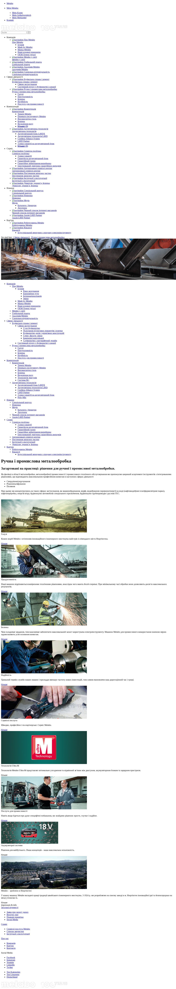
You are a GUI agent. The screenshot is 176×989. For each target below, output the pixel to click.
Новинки (16, 198)
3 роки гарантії (25, 156)
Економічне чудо (31, 293)
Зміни (26, 298)
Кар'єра (10, 447)
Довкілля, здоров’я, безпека (25, 185)
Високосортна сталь (27, 119)
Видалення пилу (25, 124)
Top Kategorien (13, 972)
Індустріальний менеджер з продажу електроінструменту (44, 232)
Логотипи (22, 208)
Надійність (23, 101)
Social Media (12, 919)
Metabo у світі (18, 59)
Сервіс (10, 420)
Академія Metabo (20, 69)
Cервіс (4, 924)
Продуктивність (25, 96)
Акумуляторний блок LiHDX (31, 134)
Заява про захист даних (17, 912)
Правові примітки (15, 917)
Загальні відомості (9, 907)
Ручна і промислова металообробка (28, 92)
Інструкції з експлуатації (23, 181)
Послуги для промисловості (31, 104)
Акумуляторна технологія (24, 131)
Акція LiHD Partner (21, 218)
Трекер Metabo (24, 114)
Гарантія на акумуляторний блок (33, 158)
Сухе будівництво (31, 328)
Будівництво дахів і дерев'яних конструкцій (43, 333)
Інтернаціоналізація (32, 296)
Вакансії (16, 230)
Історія (21, 45)
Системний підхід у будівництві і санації (37, 87)
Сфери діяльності (21, 237)
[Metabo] (34, 30)
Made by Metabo (25, 47)
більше (4, 543)
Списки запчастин (15, 931)
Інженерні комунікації (33, 338)
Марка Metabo (24, 49)
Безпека (21, 99)
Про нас (5, 938)
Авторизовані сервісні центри (26, 171)
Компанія (11, 284)
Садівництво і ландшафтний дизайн (40, 340)
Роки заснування (31, 291)
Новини (10, 400)
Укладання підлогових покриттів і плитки (43, 331)
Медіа (15, 203)
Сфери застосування (27, 84)
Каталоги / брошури (27, 205)
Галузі (20, 94)
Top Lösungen (13, 974)
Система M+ (23, 380)
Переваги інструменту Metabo (32, 116)
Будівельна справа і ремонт (25, 82)
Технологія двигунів (27, 378)
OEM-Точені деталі (27, 54)
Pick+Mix (22, 397)
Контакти (11, 948)
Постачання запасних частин (25, 176)
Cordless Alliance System (29, 138)
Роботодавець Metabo (22, 225)
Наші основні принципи (29, 52)
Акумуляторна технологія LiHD (33, 136)
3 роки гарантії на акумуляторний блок (36, 143)
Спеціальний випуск (22, 193)
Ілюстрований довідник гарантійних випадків (39, 166)
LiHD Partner (24, 141)
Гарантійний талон (26, 161)
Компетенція (18, 111)
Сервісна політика (20, 153)
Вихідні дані (12, 914)
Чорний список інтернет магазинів (28, 213)
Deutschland (12, 977)
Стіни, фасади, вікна (32, 335)
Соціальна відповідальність (25, 74)
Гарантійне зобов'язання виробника (34, 163)
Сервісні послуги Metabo (18, 929)
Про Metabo (17, 42)
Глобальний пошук (21, 64)
